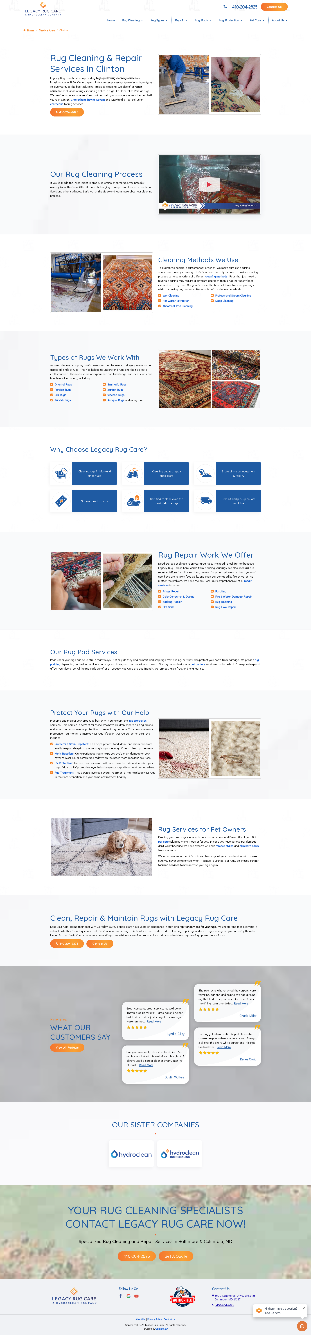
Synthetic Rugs (117, 384)
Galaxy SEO (162, 1328)
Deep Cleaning (224, 300)
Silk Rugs (60, 395)
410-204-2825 (245, 7)
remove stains (224, 846)
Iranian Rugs (115, 389)
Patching (220, 591)
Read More (154, 1021)
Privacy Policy (154, 1319)
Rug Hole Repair (225, 607)
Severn (100, 99)
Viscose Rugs (116, 395)
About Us (278, 20)
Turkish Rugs (63, 400)
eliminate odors (249, 846)
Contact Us (274, 6)
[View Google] (128, 1296)
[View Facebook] (120, 1296)
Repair (179, 20)
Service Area (47, 30)
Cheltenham (78, 99)
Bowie (91, 99)
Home (111, 20)
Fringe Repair (171, 591)
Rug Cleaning (131, 20)
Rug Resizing (223, 601)
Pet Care (255, 20)
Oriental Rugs (63, 384)
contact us (56, 104)
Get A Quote (176, 1256)
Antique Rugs (115, 400)
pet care (163, 841)
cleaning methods (216, 276)
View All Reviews (67, 1047)
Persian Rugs (63, 389)
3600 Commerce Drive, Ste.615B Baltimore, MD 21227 (235, 1297)
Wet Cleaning (171, 295)
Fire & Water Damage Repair (233, 596)
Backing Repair (172, 601)
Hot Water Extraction (176, 300)
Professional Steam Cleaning (233, 295)
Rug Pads (201, 20)
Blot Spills (168, 607)
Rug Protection (229, 20)
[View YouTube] (136, 1296)
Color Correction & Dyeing (178, 596)
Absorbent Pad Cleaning (178, 306)
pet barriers (198, 664)
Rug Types (157, 20)
